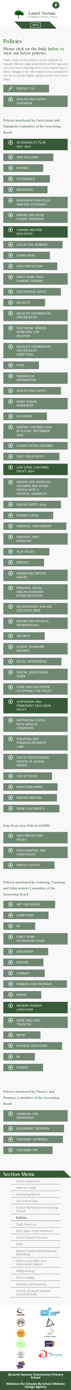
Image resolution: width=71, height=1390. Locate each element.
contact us (25, 88)
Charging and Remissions (27, 1116)
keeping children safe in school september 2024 (34, 431)
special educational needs (33, 674)
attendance (26, 179)
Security (23, 636)
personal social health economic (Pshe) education (30, 591)
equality (23, 302)
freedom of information (26, 378)
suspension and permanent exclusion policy (34, 705)
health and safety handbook (31, 101)
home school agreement (27, 403)
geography (25, 951)
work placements (31, 808)
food (20, 365)
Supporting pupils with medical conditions (31, 724)
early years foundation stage (31, 939)
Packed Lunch (27, 515)
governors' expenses (33, 1128)
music (21, 1035)
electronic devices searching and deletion (32, 332)
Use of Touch (27, 776)
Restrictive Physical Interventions (33, 623)
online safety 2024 (31, 504)
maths (21, 995)
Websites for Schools (21, 1384)
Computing (25, 915)
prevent (23, 562)
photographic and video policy (31, 852)
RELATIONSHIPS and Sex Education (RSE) (34, 608)
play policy (26, 551)
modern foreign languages (29, 1007)
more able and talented (28, 1022)
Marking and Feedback (34, 984)
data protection (29, 266)
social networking (32, 661)
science (22, 1067)
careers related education (29, 232)
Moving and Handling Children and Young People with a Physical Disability (34, 487)
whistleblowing (30, 787)
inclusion (24, 416)
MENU (35, 25)
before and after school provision (30, 217)
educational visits (31, 291)
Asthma (22, 168)
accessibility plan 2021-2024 (31, 144)
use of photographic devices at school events (33, 761)
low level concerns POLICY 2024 (33, 469)
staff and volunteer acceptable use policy (34, 689)
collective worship (32, 244)
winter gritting (29, 797)
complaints (26, 255)
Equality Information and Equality (34, 315)
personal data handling (28, 539)
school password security (30, 648)
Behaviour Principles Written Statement (33, 202)
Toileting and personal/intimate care (31, 742)
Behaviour (25, 189)
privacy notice (28, 865)
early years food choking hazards (30, 279)
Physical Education (32, 1046)
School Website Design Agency (45, 1385)
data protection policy (29, 837)
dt (18, 926)
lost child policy (31, 456)
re (18, 1056)
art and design (28, 904)
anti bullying (27, 157)
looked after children (35, 445)
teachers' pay (27, 1150)
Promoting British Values (31, 575)
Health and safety (31, 390)
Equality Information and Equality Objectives (34, 350)
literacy (23, 973)
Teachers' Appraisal (32, 1139)
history (23, 962)
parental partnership (34, 526)
